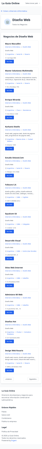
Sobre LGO (6, 415)
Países (4, 412)
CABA (18, 197)
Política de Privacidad (10, 431)
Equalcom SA (11, 213)
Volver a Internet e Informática (15, 11)
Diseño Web (27, 47)
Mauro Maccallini (13, 43)
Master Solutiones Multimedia (19, 70)
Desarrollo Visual (12, 240)
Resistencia (27, 110)
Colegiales (26, 224)
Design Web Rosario (14, 350)
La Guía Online (10, 3)
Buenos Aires (21, 139)
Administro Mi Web (13, 294)
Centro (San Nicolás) (29, 251)
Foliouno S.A (10, 184)
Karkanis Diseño (12, 126)
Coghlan (25, 197)
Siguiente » (33, 379)
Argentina (10, 54)
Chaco (18, 110)
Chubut (19, 332)
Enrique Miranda (12, 99)
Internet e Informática (13, 47)
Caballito (26, 278)
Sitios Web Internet (14, 267)
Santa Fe (19, 54)
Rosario (27, 54)
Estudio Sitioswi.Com (14, 157)
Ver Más (9, 61)
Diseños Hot (10, 321)
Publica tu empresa (9, 421)
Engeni (14, 440)
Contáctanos (6, 418)
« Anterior (8, 379)
